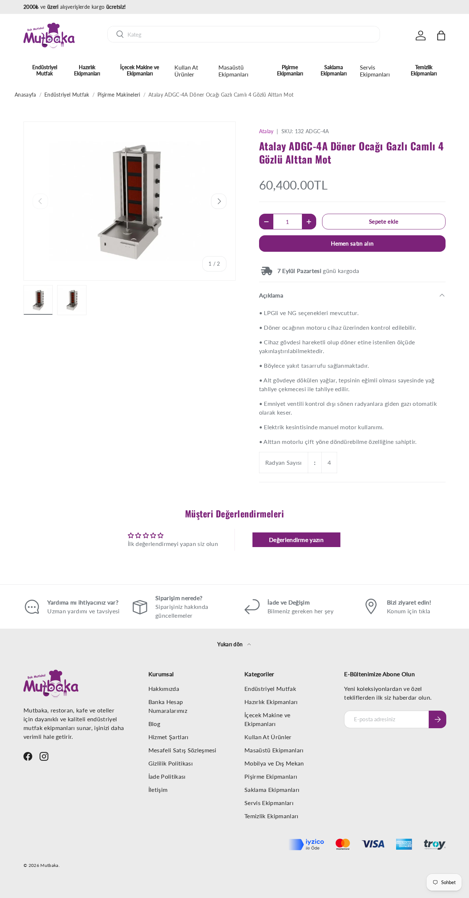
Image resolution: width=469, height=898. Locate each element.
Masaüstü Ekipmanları (233, 71)
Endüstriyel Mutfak (44, 70)
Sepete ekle (384, 221)
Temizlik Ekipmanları (424, 70)
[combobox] (244, 34)
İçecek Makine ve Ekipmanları (139, 70)
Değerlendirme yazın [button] (296, 539)
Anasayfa (25, 94)
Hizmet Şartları (168, 736)
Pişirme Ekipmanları (290, 70)
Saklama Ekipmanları (334, 70)
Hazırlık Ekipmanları (87, 70)
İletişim (158, 789)
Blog (154, 723)
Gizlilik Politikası (170, 763)
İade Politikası (167, 776)
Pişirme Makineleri (118, 94)
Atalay (266, 131)
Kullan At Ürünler (186, 71)
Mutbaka (49, 865)
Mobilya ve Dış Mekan (274, 763)
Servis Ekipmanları (375, 71)
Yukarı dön (230, 644)
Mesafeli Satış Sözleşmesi (182, 750)
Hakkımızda (163, 688)
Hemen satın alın (352, 243)
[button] (441, 35)
